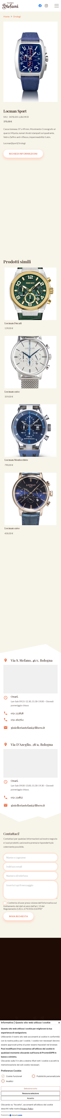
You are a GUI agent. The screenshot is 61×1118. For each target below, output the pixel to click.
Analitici (9, 1081)
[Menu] (57, 5)
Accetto (30, 1098)
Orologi (17, 16)
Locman (7, 143)
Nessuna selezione (30, 1093)
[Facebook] (40, 6)
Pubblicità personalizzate (48, 1076)
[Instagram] (46, 6)
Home (6, 16)
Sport (14, 143)
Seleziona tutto (30, 1088)
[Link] (30, 299)
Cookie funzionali (14, 1076)
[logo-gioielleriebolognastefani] (10, 5)
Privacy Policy (26, 1108)
